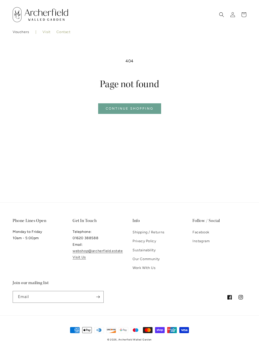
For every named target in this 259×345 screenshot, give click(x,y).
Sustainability (144, 250)
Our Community (146, 259)
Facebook (200, 232)
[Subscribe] (97, 297)
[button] (21, 32)
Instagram (201, 241)
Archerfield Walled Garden (135, 339)
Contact (63, 32)
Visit (46, 32)
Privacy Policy (144, 241)
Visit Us (79, 257)
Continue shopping (130, 108)
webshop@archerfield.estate (98, 251)
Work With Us (144, 268)
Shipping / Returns (149, 232)
